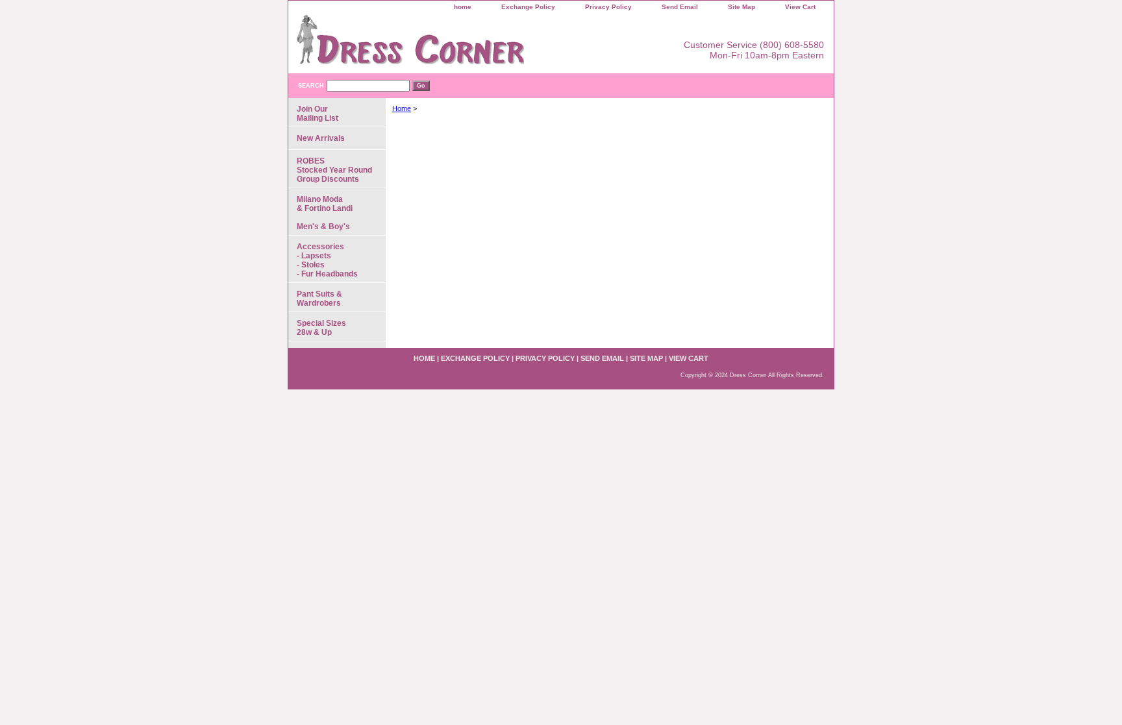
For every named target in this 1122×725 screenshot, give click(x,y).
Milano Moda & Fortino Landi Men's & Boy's (325, 213)
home (462, 6)
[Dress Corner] (450, 44)
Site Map (741, 6)
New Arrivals (321, 138)
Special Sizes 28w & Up (321, 328)
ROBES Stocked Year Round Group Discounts (334, 170)
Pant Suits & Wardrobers (319, 298)
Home (401, 108)
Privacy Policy (608, 6)
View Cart (800, 6)
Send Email (680, 6)
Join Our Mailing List (317, 113)
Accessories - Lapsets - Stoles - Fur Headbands (327, 260)
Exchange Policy (528, 6)
